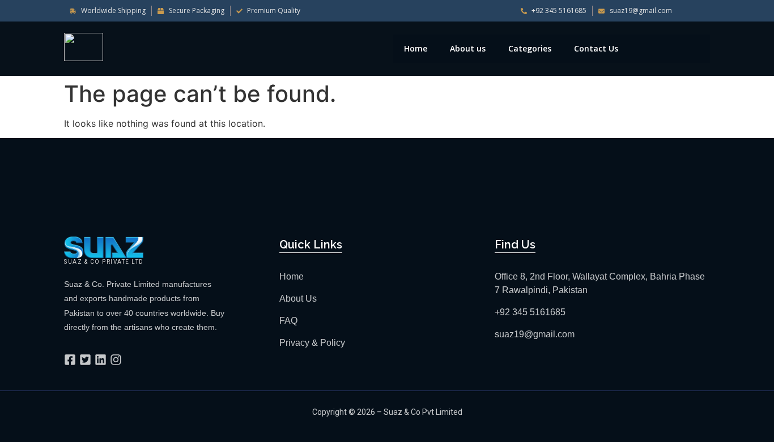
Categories (529, 48)
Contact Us (596, 48)
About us (468, 48)
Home (415, 48)
